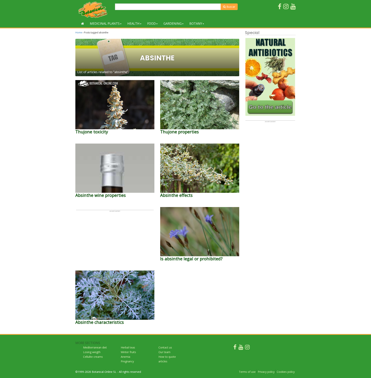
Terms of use (247, 372)
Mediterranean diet (95, 347)
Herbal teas (128, 347)
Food (151, 23)
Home (78, 32)
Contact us (165, 347)
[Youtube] (240, 348)
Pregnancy (127, 361)
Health (133, 23)
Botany (195, 23)
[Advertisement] (115, 239)
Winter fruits (128, 352)
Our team (164, 352)
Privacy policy (266, 372)
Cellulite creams (93, 357)
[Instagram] (247, 348)
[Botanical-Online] (93, 10)
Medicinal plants (105, 23)
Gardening (172, 23)
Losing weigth (91, 352)
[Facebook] (235, 348)
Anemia (125, 357)
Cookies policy (286, 372)
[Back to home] (82, 23)
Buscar (230, 6)
